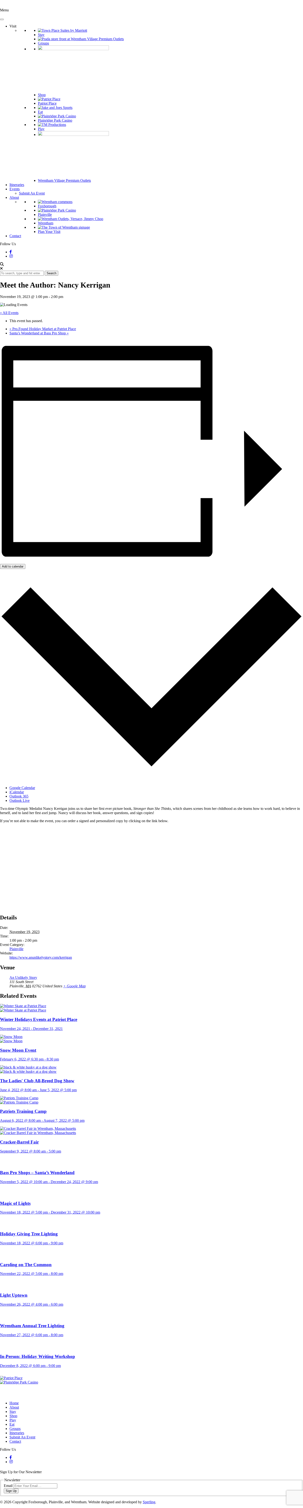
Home (14, 1403)
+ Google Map (74, 986)
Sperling (149, 1502)
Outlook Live (19, 800)
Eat (40, 112)
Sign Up (11, 1491)
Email (8, 1486)
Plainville (45, 215)
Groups (43, 43)
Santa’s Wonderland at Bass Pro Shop (39, 333)
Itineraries (16, 185)
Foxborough (47, 206)
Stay (41, 35)
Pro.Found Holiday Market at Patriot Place (42, 329)
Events (14, 189)
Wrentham (45, 223)
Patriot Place (47, 103)
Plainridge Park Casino (55, 120)
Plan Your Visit (49, 232)
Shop (42, 95)
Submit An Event (32, 193)
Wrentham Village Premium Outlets (64, 180)
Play (41, 129)
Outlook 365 (18, 796)
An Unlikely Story (23, 978)
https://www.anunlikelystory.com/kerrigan (40, 957)
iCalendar (16, 792)
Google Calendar (22, 788)
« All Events (9, 313)
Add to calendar (12, 566)
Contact (15, 236)
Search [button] (51, 273)
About (14, 197)
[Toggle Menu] (2, 19)
